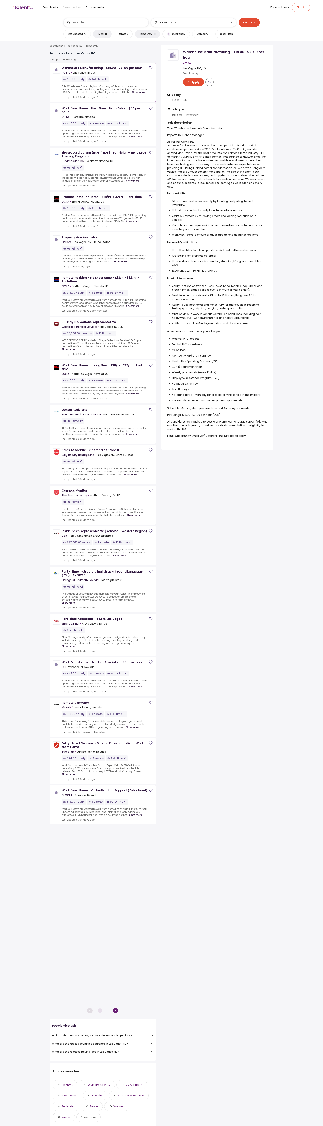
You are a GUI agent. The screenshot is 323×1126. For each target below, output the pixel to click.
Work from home (99, 1085)
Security (97, 1095)
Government (134, 1085)
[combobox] (109, 22)
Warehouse (69, 1095)
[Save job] (151, 67)
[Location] (190, 22)
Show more (138, 92)
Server (94, 1106)
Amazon (67, 1085)
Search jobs (56, 46)
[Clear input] (231, 22)
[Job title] (106, 22)
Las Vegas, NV (74, 46)
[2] (115, 1010)
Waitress (119, 1106)
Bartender (68, 1106)
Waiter (66, 1117)
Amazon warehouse (131, 1095)
